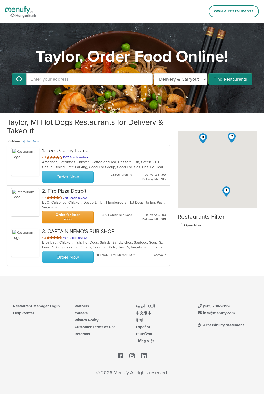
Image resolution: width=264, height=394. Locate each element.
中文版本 (143, 313)
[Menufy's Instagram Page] (132, 356)
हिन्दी (139, 320)
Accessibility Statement (223, 325)
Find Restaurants (230, 79)
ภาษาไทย (144, 334)
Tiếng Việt (145, 341)
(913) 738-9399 (216, 306)
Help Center (23, 313)
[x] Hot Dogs (30, 141)
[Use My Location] (19, 79)
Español (143, 327)
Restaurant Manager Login (36, 306)
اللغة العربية (145, 306)
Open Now (193, 225)
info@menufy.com (218, 313)
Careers (81, 313)
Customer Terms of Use (95, 327)
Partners (82, 306)
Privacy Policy (87, 320)
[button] (226, 191)
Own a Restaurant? (233, 11)
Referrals (82, 334)
